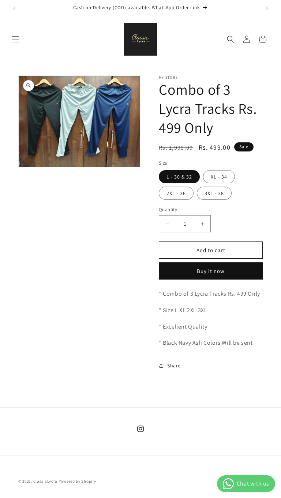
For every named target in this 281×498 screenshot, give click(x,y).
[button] (15, 39)
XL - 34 (219, 176)
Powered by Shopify (77, 481)
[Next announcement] (267, 8)
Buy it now (211, 270)
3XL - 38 (214, 193)
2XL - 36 (176, 193)
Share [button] (174, 365)
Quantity (168, 209)
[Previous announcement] (14, 8)
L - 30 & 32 (179, 176)
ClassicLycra (45, 481)
